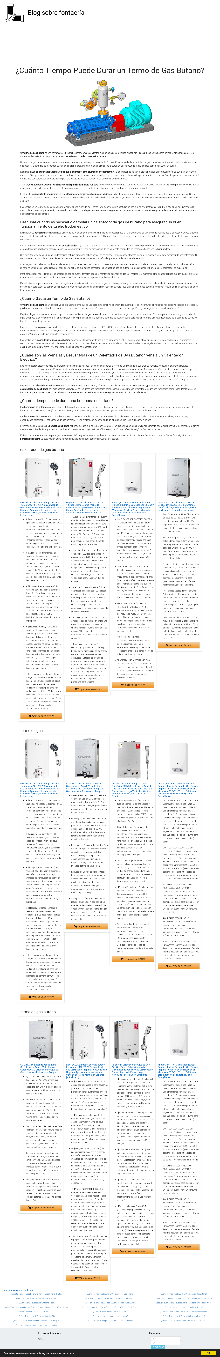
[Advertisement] (110, 44)
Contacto (41, 1339)
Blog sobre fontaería (56, 12)
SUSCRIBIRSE (158, 1347)
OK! (208, 1353)
